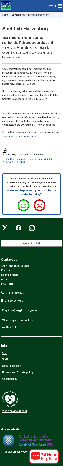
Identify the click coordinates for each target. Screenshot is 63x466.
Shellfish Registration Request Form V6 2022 (29, 160)
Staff (5, 359)
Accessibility (9, 378)
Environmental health (38, 14)
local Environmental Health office (19, 136)
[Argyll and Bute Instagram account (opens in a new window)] (32, 228)
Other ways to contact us (17, 320)
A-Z (4, 353)
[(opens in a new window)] (28, 440)
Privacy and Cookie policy (17, 372)
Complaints (9, 326)
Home (5, 14)
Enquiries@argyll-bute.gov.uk (19, 310)
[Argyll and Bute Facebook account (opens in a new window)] (18, 228)
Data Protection (11, 365)
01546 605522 (15, 292)
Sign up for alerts (31, 243)
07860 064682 (14, 300)
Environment (18, 14)
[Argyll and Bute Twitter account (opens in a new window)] (5, 228)
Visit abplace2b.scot (14, 411)
